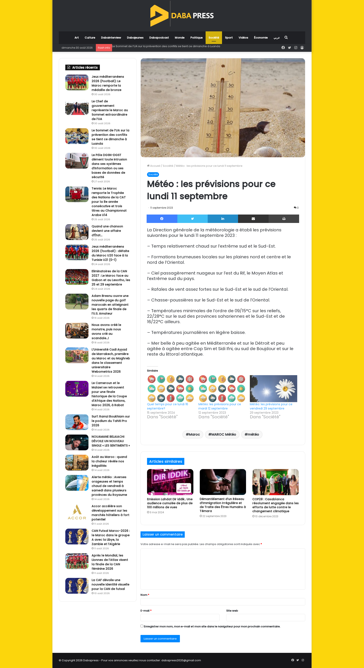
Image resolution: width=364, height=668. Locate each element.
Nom (145, 595)
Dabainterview (111, 38)
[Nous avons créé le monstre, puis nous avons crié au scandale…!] (76, 331)
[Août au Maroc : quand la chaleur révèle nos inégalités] (76, 463)
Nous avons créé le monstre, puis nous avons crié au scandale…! (106, 331)
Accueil (155, 166)
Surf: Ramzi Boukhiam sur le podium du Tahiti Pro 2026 (111, 420)
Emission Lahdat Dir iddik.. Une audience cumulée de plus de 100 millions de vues (170, 503)
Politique (196, 38)
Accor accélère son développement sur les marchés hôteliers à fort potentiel (110, 512)
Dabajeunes (135, 38)
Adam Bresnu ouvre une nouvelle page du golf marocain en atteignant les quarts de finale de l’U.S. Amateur (110, 305)
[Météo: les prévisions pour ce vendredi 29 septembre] (273, 388)
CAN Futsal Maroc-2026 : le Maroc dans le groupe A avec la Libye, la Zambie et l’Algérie (111, 537)
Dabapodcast (159, 38)
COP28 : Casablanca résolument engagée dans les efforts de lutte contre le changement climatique (275, 505)
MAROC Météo (223, 434)
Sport (229, 38)
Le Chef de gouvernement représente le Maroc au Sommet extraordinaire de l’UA (110, 110)
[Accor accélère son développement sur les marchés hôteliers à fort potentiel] (76, 512)
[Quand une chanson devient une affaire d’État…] (76, 232)
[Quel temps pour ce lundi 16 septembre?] (170, 388)
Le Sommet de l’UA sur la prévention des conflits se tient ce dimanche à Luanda (110, 137)
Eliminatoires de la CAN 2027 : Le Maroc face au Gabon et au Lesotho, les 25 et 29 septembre (111, 278)
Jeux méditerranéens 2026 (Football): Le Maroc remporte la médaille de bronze (108, 83)
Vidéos (243, 38)
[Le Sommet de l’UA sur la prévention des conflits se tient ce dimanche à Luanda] (76, 136)
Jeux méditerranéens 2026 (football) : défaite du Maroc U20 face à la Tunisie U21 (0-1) (110, 253)
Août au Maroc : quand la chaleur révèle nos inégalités (109, 461)
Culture (90, 38)
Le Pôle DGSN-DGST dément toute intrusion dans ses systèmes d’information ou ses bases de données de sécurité (190, 46)
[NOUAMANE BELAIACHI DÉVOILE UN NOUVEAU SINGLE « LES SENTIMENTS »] (76, 442)
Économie (261, 38)
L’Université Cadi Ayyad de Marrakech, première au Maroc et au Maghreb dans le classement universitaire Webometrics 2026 (111, 360)
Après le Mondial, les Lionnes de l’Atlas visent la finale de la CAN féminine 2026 (110, 562)
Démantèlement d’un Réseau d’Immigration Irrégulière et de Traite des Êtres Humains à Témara (223, 505)
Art (77, 38)
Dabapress (91, 660)
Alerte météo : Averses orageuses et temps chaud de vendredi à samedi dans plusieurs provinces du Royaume (109, 486)
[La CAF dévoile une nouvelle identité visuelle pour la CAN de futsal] (76, 586)
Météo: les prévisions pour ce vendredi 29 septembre (271, 406)
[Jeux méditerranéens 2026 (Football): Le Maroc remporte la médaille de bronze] (76, 82)
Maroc (194, 434)
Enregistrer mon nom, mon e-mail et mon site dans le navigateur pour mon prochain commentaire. (212, 626)
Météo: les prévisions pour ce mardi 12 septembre (219, 406)
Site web (232, 611)
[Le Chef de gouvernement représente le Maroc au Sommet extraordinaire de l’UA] (76, 107)
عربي (277, 38)
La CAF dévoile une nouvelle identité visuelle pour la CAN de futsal (110, 584)
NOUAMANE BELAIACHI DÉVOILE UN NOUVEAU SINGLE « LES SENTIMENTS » (111, 441)
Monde (180, 38)
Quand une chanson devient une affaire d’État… (107, 230)
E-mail (146, 611)
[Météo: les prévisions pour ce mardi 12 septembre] (222, 388)
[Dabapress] (182, 14)
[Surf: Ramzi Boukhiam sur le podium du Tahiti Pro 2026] (76, 422)
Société (214, 38)
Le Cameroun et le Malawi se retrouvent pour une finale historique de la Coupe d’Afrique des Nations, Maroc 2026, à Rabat (109, 394)
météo (253, 434)
